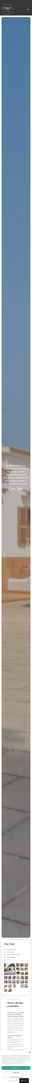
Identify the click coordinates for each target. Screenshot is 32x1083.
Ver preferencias (16, 1077)
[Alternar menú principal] (28, 9)
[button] (29, 1052)
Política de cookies (11, 1080)
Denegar (16, 1072)
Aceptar (16, 1068)
